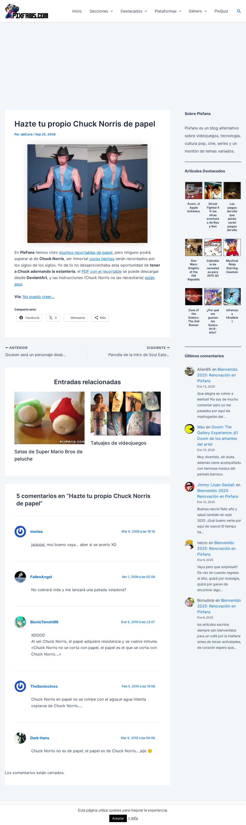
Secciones (99, 11)
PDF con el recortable (102, 271)
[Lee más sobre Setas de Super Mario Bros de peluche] (49, 417)
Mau (201, 427)
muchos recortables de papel (85, 252)
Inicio (77, 11)
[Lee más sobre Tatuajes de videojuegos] (126, 413)
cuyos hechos (101, 258)
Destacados (131, 11)
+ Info (133, 818)
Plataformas (166, 11)
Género (195, 11)
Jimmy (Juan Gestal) (216, 484)
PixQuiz (221, 11)
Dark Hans (39, 738)
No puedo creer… (38, 296)
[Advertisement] (123, 58)
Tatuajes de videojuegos (119, 443)
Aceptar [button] (118, 818)
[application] (110, 11)
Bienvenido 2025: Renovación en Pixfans (217, 375)
